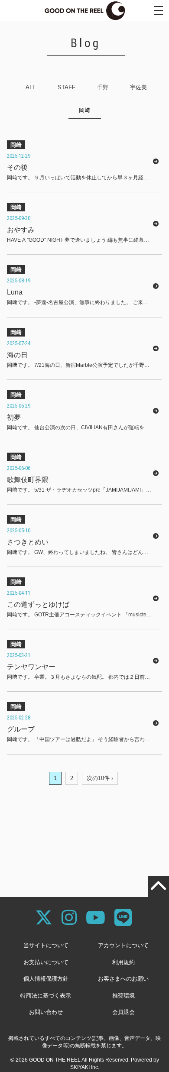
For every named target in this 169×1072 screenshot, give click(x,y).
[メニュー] (158, 10)
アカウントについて (123, 945)
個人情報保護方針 (45, 978)
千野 (102, 87)
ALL (31, 87)
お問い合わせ (46, 1012)
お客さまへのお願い (123, 978)
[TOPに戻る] (158, 886)
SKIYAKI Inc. (84, 1067)
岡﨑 (84, 110)
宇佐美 (138, 87)
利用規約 (123, 962)
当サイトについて (45, 945)
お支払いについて (45, 962)
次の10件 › (100, 778)
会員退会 (123, 1012)
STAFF (66, 87)
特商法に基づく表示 (45, 995)
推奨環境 (123, 995)
